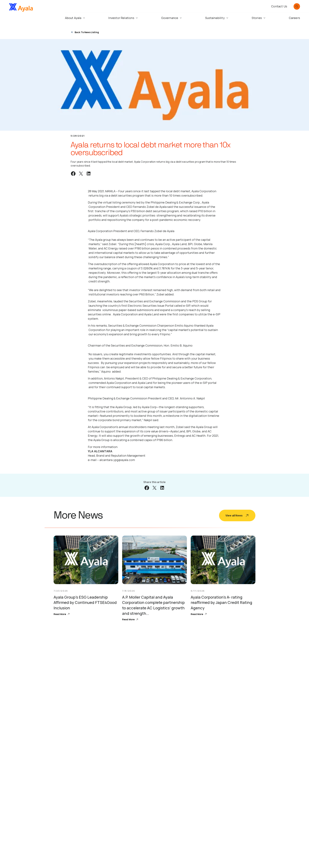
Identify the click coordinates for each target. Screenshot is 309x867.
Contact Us (279, 6)
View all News (234, 515)
